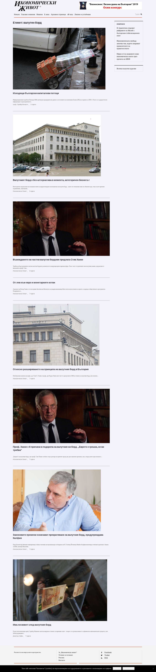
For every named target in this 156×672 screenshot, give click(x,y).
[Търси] (125, 14)
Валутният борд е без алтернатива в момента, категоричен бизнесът (51, 180)
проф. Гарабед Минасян (20, 104)
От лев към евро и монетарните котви (34, 282)
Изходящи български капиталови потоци (36, 93)
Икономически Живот (20, 191)
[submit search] (141, 14)
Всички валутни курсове (126, 69)
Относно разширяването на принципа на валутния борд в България (51, 369)
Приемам (117, 668)
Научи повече (128, 668)
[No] (153, 669)
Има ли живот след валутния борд (32, 625)
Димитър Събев (18, 636)
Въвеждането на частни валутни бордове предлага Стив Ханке (48, 259)
